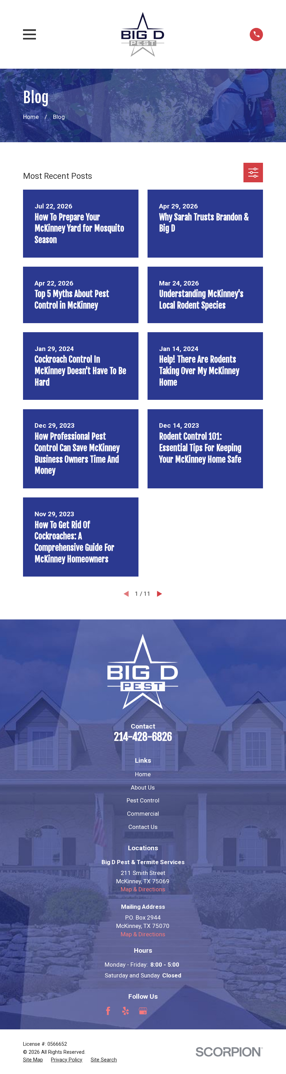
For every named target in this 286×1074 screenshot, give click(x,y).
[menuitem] (33, 1060)
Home (143, 774)
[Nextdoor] (178, 1011)
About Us (143, 787)
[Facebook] (108, 1011)
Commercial (143, 813)
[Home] (142, 34)
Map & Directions (143, 889)
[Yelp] (125, 1011)
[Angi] (160, 1011)
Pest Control (143, 800)
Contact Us (143, 826)
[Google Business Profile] (143, 1011)
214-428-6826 (143, 736)
